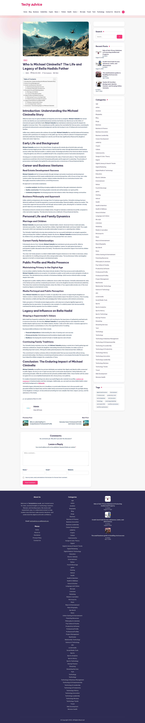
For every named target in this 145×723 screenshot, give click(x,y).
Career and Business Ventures (33, 85)
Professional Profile (102, 272)
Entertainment (100, 181)
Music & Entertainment (103, 240)
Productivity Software (102, 268)
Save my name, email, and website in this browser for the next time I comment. (46, 477)
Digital (98, 160)
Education (99, 174)
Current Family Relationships (34, 93)
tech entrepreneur (101, 398)
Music (97, 237)
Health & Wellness (101, 209)
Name (25, 470)
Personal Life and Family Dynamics (34, 90)
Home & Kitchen (101, 212)
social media (100, 296)
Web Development (101, 374)
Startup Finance (101, 317)
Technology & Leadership (104, 346)
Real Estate (99, 282)
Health (98, 202)
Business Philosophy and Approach (36, 88)
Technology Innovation (103, 356)
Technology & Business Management (107, 338)
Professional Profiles (102, 275)
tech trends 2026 (101, 404)
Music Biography (101, 244)
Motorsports (100, 233)
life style (98, 219)
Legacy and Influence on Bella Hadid (35, 100)
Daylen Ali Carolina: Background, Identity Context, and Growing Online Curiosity (112, 85)
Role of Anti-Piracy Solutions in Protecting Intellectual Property (112, 52)
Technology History (102, 353)
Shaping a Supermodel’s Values (34, 102)
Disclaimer (37, 535)
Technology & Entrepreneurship (105, 342)
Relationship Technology (103, 286)
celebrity (98, 142)
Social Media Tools (101, 300)
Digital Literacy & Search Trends (106, 163)
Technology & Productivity (104, 349)
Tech (97, 328)
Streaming (99, 321)
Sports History (100, 310)
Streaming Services (102, 324)
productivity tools (111, 395)
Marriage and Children (32, 92)
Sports (98, 303)
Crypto (98, 146)
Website (70, 470)
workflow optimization (102, 407)
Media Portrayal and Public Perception (36, 98)
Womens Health (100, 377)
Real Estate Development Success (35, 86)
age (97, 104)
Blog (97, 118)
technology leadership (110, 401)
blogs (97, 121)
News (25, 60)
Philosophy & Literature (103, 261)
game (97, 191)
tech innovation (112, 398)
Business (98, 125)
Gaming (98, 195)
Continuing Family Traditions (34, 103)
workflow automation (113, 404)
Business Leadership (102, 135)
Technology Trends (102, 367)
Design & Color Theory (103, 156)
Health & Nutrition (101, 205)
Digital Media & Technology (104, 170)
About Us (37, 532)
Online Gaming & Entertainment (105, 254)
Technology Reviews (102, 363)
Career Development (102, 139)
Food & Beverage (101, 188)
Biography (99, 114)
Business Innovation (102, 132)
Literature (99, 223)
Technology (99, 335)
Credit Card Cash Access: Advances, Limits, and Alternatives (111, 63)
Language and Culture (102, 216)
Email (48, 470)
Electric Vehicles (101, 177)
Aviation (98, 111)
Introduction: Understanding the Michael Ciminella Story (40, 81)
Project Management (102, 279)
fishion (98, 184)
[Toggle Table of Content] (54, 79)
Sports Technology (101, 314)
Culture (98, 149)
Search (99, 31)
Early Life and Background (32, 83)
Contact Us (37, 540)
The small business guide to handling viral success (112, 74)
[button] (37, 410)
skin (97, 293)
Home (37, 530)
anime (97, 107)
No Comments (48, 73)
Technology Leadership (103, 360)
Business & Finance (102, 128)
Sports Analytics (101, 307)
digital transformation (102, 392)
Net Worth (99, 247)
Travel (98, 370)
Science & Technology (102, 289)
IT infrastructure (100, 395)
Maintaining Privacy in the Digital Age (36, 97)
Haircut (98, 198)
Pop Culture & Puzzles (102, 265)
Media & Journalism (102, 230)
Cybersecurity (100, 153)
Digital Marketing (101, 167)
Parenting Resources (102, 258)
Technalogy (99, 331)
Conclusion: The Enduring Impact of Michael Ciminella (39, 105)
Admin (36, 406)
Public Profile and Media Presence (34, 95)
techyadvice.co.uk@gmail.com (39, 521)
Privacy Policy (37, 538)
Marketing (99, 226)
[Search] (119, 37)
